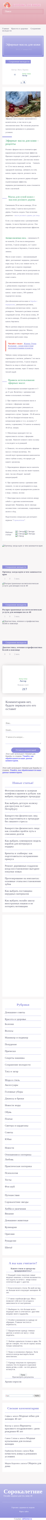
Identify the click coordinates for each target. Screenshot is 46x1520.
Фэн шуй (10, 1186)
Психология (11, 1173)
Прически (10, 1051)
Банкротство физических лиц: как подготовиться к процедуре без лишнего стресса (22, 818)
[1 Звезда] (20, 531)
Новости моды (13, 1105)
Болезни (9, 1024)
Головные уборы (14, 1091)
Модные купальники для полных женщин (20, 1441)
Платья (8, 1118)
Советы (9, 1132)
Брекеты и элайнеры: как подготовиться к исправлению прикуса (21, 856)
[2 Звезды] (29, 531)
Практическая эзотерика (18, 1166)
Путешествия (12, 1195)
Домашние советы (15, 1012)
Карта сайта (23, 1511)
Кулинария (11, 1227)
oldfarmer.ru (27, 1519)
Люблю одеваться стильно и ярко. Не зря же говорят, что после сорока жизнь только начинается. (23, 1343)
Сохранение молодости (18, 1064)
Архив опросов (13, 1381)
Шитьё (8, 1247)
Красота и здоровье (19, 29)
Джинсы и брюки (14, 1098)
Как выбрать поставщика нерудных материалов (18, 892)
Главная (5, 29)
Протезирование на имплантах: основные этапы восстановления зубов (23, 881)
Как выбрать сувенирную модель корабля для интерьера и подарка (23, 843)
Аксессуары (11, 1085)
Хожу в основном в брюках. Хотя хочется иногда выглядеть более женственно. (22, 1354)
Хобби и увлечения (15, 1208)
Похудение (11, 1044)
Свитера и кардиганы (16, 1125)
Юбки (8, 1139)
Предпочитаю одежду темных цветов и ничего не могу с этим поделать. (20, 1333)
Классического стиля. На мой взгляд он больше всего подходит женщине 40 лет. (23, 1290)
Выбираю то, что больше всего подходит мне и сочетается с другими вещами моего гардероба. (22, 1311)
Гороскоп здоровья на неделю (23, 1507)
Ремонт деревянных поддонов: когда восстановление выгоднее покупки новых (22, 868)
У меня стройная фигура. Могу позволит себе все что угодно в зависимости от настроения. (21, 1301)
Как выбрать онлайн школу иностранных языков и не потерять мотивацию (20, 903)
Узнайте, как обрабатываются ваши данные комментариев (19, 758)
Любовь (9, 1159)
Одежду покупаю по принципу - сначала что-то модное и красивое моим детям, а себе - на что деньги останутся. (21, 1366)
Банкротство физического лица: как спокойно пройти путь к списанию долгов (22, 831)
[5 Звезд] (19, 536)
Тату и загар (11, 1071)
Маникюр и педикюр (16, 1037)
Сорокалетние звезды (16, 1202)
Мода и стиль (12, 1080)
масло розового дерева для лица (27, 215)
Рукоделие (10, 1240)
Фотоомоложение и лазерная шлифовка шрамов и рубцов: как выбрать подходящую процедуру (23, 793)
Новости (9, 1147)
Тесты (8, 1179)
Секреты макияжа (15, 1057)
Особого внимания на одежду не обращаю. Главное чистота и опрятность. (21, 1322)
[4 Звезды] (30, 534)
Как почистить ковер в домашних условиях (21, 1453)
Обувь (8, 1112)
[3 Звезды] (20, 534)
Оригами (10, 1234)
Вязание (9, 1213)
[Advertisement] (24, 956)
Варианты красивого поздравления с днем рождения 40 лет (22, 1428)
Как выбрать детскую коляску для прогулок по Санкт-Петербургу (21, 806)
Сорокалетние (18, 520)
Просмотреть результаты (23, 1377)
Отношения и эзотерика (18, 1154)
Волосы (9, 1030)
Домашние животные (16, 1220)
